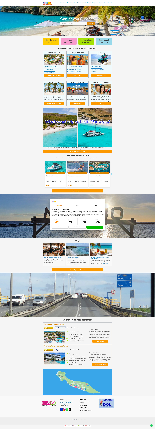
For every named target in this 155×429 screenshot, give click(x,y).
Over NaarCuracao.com (84, 400)
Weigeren (60, 227)
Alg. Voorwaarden (83, 407)
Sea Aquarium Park (95, 176)
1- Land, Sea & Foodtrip (96, 66)
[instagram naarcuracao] (64, 409)
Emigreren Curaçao (91, 3)
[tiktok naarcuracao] (70, 409)
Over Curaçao (70, 3)
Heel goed (63, 327)
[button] (111, 3)
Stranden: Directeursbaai (73, 257)
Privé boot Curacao (51, 176)
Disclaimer (81, 404)
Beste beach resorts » (104, 41)
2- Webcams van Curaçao (73, 68)
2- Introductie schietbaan (96, 68)
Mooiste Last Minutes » (86, 41)
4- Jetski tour (94, 71)
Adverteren (81, 402)
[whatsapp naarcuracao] (67, 409)
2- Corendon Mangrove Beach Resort (52, 68)
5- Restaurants (70, 73)
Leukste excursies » (68, 41)
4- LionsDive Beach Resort (49, 71)
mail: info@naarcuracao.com (66, 404)
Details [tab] (77, 205)
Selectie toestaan (77, 227)
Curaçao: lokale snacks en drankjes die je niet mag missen (100, 258)
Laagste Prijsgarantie (83, 408)
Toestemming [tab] (59, 205)
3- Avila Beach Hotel (48, 69)
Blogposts (101, 3)
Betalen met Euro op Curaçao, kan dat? (53, 257)
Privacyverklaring (83, 405)
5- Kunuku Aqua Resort (49, 72)
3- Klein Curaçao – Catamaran (97, 69)
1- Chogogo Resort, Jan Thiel (50, 66)
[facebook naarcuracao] (61, 409)
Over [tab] (96, 205)
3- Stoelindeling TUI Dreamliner (74, 69)
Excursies (62, 3)
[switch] (70, 222)
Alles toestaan (95, 227)
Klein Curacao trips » (51, 41)
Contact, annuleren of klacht (66, 400)
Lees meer (73, 264)
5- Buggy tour (94, 72)
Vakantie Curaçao (80, 3)
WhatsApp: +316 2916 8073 (66, 402)
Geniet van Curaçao (77, 18)
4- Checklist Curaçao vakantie (74, 71)
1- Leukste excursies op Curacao (74, 66)
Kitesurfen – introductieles (76, 176)
